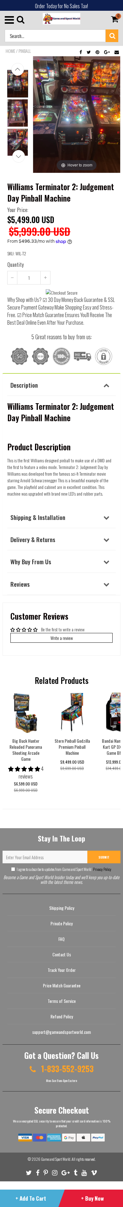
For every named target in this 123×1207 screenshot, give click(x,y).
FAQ (61, 938)
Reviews (20, 583)
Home (10, 51)
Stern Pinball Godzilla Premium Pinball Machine (72, 746)
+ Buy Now (92, 1198)
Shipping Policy (61, 907)
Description (24, 384)
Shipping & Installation (37, 517)
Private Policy (61, 923)
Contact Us (61, 954)
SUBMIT (103, 857)
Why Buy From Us (30, 561)
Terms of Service (62, 1000)
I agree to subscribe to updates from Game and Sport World (64, 869)
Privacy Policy (101, 869)
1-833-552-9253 (66, 1068)
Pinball (25, 51)
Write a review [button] (61, 638)
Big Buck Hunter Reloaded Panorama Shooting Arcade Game (25, 749)
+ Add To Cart (30, 1198)
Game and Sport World (55, 1159)
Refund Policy (61, 1016)
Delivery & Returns (32, 539)
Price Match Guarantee (61, 985)
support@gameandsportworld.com (61, 1032)
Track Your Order (62, 969)
